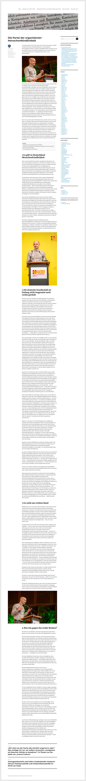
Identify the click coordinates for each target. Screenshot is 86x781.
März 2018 (63, 127)
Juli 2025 (63, 76)
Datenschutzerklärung (65, 203)
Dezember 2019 (64, 109)
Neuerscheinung (64, 162)
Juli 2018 (63, 123)
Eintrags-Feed (64, 191)
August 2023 (63, 90)
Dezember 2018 (64, 118)
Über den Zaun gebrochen (66, 178)
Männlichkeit (64, 159)
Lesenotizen (63, 158)
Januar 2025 (63, 79)
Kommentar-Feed (64, 192)
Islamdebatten (64, 152)
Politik (62, 163)
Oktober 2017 (63, 131)
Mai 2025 (63, 78)
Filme (62, 147)
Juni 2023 (63, 91)
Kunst (62, 156)
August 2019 (63, 112)
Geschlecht (63, 148)
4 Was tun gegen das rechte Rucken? (30, 149)
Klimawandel (63, 153)
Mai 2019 (63, 114)
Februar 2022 (63, 100)
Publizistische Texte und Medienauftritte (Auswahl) (49, 9)
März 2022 (63, 98)
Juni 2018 (63, 124)
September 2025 (64, 75)
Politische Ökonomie (65, 166)
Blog (19, 9)
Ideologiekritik (64, 151)
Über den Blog (65, 9)
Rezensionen (63, 174)
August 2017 (63, 134)
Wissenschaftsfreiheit (65, 180)
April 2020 (63, 104)
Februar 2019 (63, 117)
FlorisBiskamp (10, 48)
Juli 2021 (63, 101)
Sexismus (63, 175)
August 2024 (63, 82)
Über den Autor (74, 9)
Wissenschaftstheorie (65, 181)
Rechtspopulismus (64, 172)
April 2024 (63, 86)
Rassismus (12, 55)
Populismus (63, 168)
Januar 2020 (63, 108)
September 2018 (64, 120)
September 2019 (64, 111)
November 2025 (64, 74)
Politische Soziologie (65, 167)
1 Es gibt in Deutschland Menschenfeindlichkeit (32, 144)
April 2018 (63, 125)
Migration (63, 161)
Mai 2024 (63, 85)
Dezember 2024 (64, 80)
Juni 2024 (63, 84)
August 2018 (63, 122)
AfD (8, 55)
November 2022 (64, 95)
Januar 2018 (63, 128)
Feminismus (63, 146)
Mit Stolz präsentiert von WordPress (25, 775)
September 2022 (64, 96)
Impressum (63, 202)
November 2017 (64, 130)
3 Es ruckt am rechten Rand (28, 147)
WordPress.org (64, 194)
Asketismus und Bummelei (28, 9)
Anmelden (63, 190)
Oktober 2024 (64, 81)
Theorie (62, 177)
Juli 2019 (63, 113)
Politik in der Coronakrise (66, 164)
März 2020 (63, 106)
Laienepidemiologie (65, 157)
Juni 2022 (63, 97)
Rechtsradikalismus (11, 54)
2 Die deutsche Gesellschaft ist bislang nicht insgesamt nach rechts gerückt (38, 146)
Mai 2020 (63, 103)
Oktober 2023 (63, 89)
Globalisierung (64, 150)
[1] (49, 334)
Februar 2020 (63, 107)
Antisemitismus (64, 142)
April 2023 (63, 92)
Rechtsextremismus (12, 52)
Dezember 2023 (64, 87)
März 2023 (63, 93)
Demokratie (10, 51)
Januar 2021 (63, 102)
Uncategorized (64, 179)
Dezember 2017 (64, 129)
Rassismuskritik (64, 169)
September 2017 (64, 133)
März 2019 (63, 116)
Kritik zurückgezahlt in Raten (66, 155)
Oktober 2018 (63, 119)
